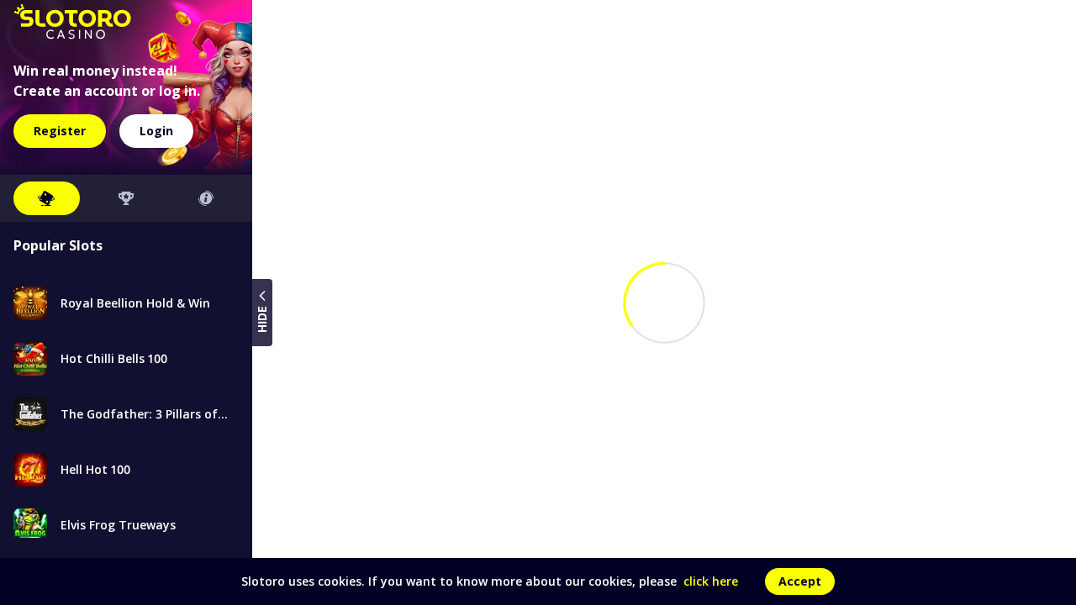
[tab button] (46, 198)
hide (262, 319)
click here (710, 581)
